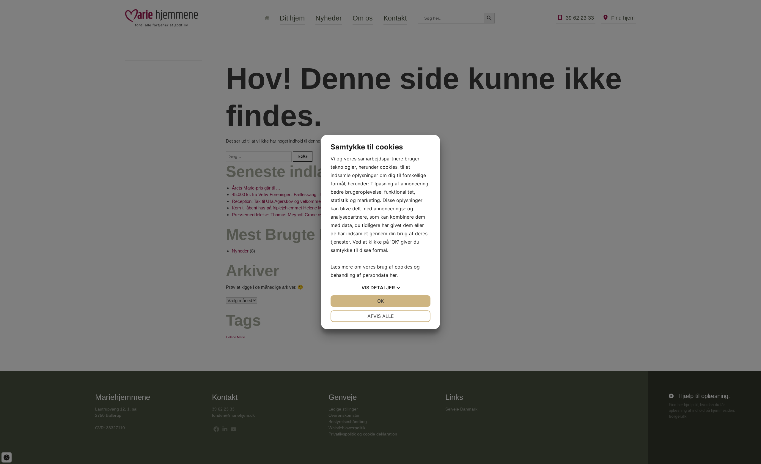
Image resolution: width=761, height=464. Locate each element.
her (393, 275)
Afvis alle (380, 316)
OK (380, 301)
